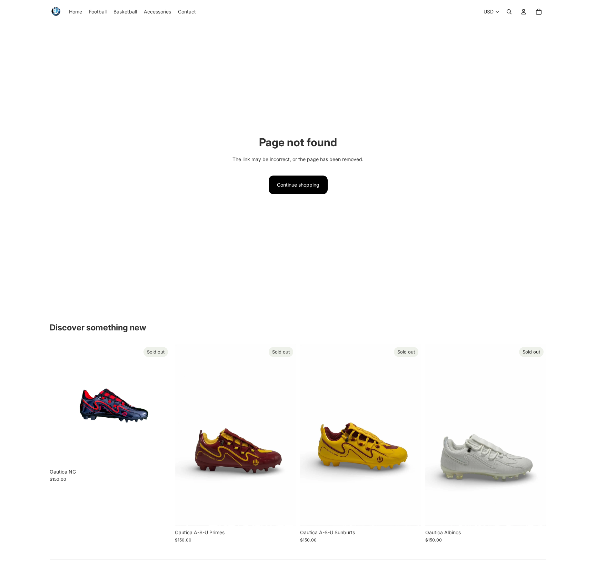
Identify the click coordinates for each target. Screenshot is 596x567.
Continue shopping (298, 185)
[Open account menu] (523, 11)
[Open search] (509, 11)
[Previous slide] (60, 404)
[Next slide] (160, 404)
